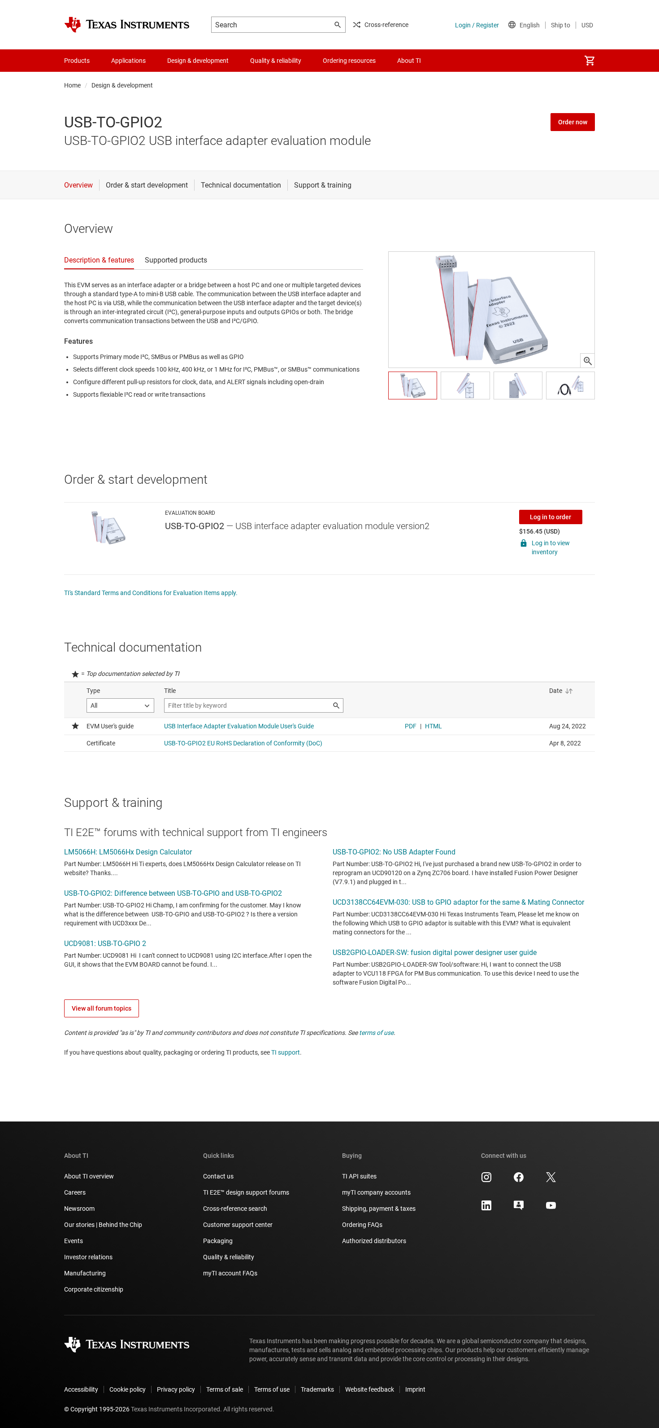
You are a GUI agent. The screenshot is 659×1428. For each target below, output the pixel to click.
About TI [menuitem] (409, 60)
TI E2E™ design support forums (246, 1192)
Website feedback (369, 1389)
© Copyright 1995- (97, 1409)
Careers (75, 1192)
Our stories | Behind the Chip (103, 1224)
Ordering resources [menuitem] (349, 60)
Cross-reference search (235, 1208)
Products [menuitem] (77, 60)
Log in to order (550, 517)
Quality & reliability (228, 1257)
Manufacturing (85, 1273)
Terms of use (272, 1389)
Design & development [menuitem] (198, 60)
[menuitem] (589, 60)
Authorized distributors (374, 1240)
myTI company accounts (376, 1192)
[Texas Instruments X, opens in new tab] (551, 1180)
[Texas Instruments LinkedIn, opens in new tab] (486, 1208)
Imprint (415, 1389)
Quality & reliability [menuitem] (275, 60)
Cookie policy (127, 1389)
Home (72, 85)
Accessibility (81, 1389)
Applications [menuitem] (128, 60)
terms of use (376, 1032)
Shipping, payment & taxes (379, 1208)
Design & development (122, 85)
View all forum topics (101, 1008)
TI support (285, 1052)
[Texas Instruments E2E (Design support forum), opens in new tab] (518, 1208)
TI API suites (359, 1176)
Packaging (218, 1240)
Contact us (218, 1176)
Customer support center (238, 1224)
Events (73, 1240)
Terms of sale (224, 1389)
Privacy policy (176, 1389)
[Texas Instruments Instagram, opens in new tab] (486, 1180)
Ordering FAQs (362, 1224)
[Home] (127, 25)
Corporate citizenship (93, 1289)
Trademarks (317, 1389)
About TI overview (89, 1176)
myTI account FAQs (230, 1273)
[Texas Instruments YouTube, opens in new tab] (551, 1208)
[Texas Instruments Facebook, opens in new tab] (518, 1180)
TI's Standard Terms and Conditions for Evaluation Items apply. (151, 592)
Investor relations (88, 1257)
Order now (572, 122)
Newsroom (79, 1208)
